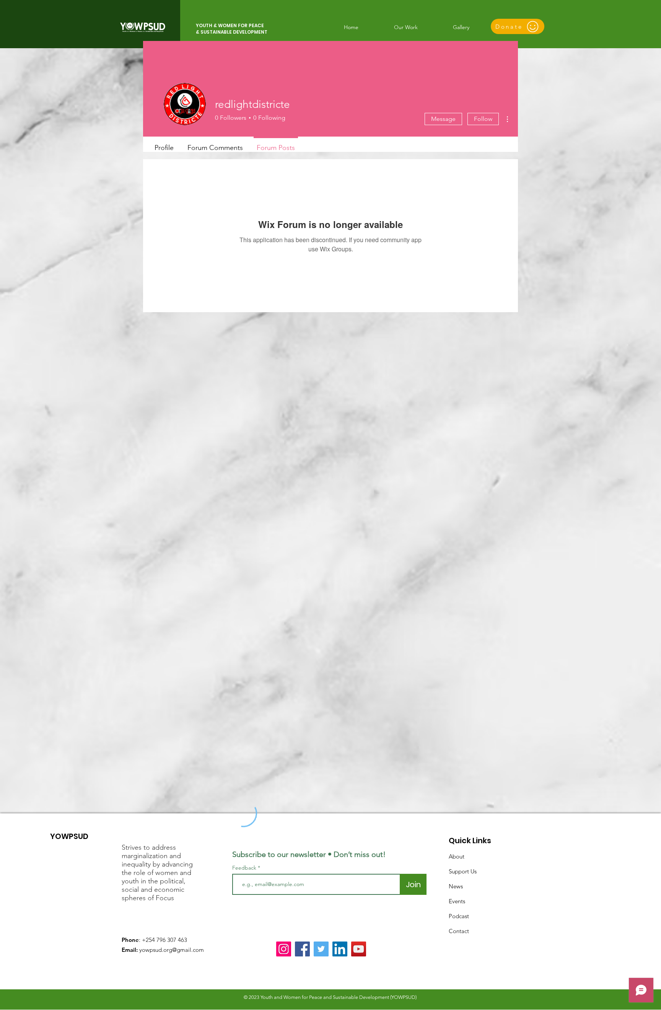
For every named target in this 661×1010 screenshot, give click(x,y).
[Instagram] (283, 949)
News (456, 886)
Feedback (244, 867)
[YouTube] (358, 949)
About (456, 856)
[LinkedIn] (339, 949)
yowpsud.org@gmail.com (171, 949)
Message (443, 118)
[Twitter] (321, 949)
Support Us (463, 871)
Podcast (459, 916)
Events (457, 901)
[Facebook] (302, 949)
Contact (459, 931)
